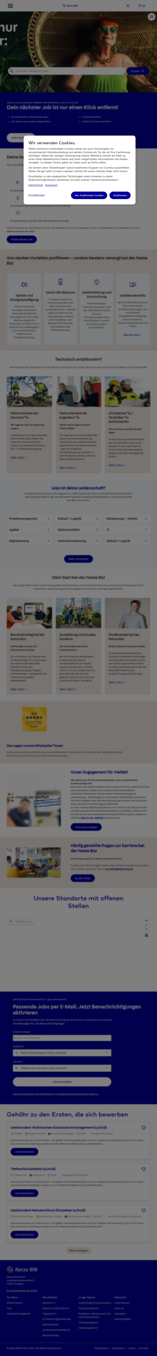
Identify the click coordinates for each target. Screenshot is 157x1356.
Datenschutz (36, 185)
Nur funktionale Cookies (89, 195)
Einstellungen (37, 195)
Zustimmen (120, 195)
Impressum (51, 185)
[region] (80, 170)
